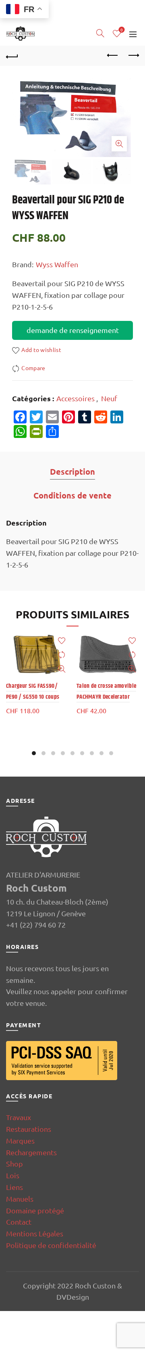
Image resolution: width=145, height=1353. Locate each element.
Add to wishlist (41, 349)
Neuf (109, 398)
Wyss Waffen (57, 264)
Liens (14, 1187)
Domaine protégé (35, 1210)
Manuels (19, 1198)
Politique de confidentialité (51, 1245)
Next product (133, 56)
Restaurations (28, 1129)
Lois (12, 1175)
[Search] (100, 33)
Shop (14, 1163)
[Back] (12, 56)
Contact (18, 1221)
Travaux (18, 1117)
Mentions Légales (34, 1233)
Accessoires (75, 398)
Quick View (61, 669)
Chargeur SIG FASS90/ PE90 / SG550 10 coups (32, 691)
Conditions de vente (72, 495)
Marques (20, 1140)
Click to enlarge (119, 143)
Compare (33, 367)
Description (72, 471)
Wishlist (121, 30)
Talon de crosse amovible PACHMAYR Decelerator (106, 691)
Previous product (113, 56)
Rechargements (31, 1152)
